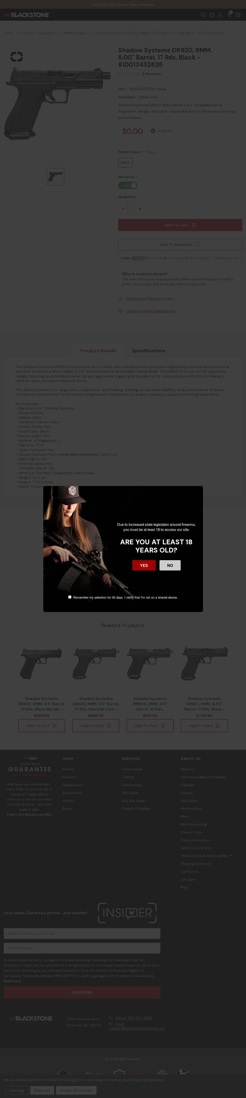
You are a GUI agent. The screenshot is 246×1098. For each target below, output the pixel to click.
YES (144, 565)
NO (170, 565)
